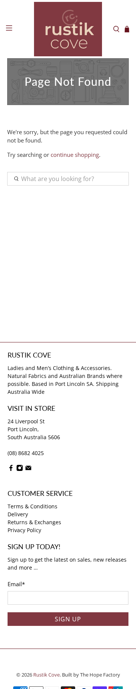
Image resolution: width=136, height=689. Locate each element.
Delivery (18, 514)
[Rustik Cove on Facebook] (11, 469)
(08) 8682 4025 (26, 453)
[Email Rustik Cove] (28, 469)
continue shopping (75, 154)
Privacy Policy (24, 530)
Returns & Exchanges (34, 522)
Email (16, 584)
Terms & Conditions (32, 506)
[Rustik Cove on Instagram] (19, 469)
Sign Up (68, 619)
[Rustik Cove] (68, 29)
